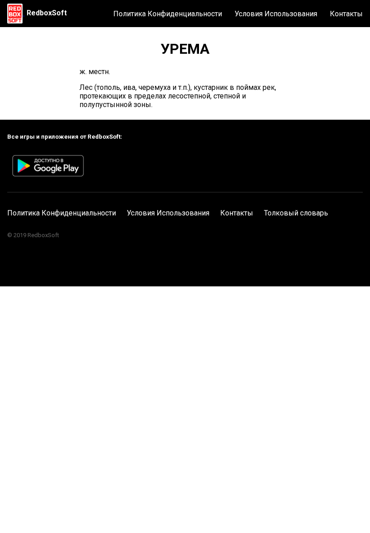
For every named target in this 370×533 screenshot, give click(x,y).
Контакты (346, 13)
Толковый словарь (296, 213)
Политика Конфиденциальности (167, 13)
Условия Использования (276, 13)
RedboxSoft (47, 13)
